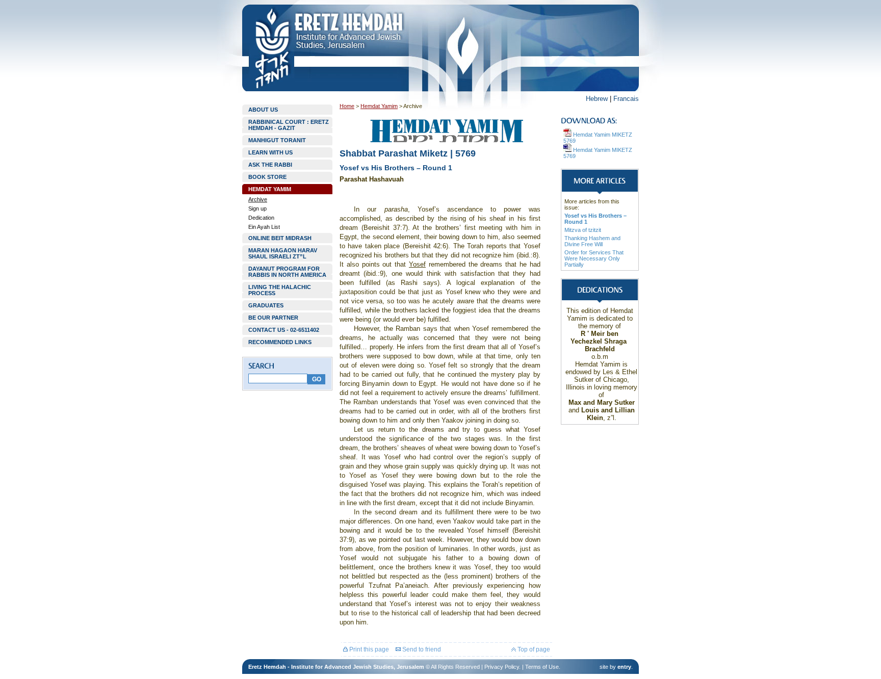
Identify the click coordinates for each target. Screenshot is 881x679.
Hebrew (597, 98)
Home (347, 106)
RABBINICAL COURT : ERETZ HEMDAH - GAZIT (288, 125)
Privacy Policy (501, 667)
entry (624, 667)
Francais (626, 98)
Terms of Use (542, 667)
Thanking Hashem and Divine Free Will (592, 241)
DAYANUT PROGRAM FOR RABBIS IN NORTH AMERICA (287, 272)
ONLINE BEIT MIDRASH (280, 238)
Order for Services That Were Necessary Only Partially (594, 258)
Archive (257, 199)
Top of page (533, 649)
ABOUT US (263, 110)
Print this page (368, 649)
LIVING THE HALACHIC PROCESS (279, 290)
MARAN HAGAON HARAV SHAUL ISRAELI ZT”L (282, 253)
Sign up (257, 208)
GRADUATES (265, 305)
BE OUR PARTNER (273, 318)
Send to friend (421, 649)
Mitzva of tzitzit (582, 230)
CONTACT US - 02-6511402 (283, 330)
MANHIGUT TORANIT (277, 140)
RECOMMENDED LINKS (280, 342)
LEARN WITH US (270, 152)
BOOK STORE (267, 177)
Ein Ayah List (264, 227)
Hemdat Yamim (379, 106)
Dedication (261, 218)
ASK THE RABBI (270, 165)
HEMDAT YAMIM (269, 189)
